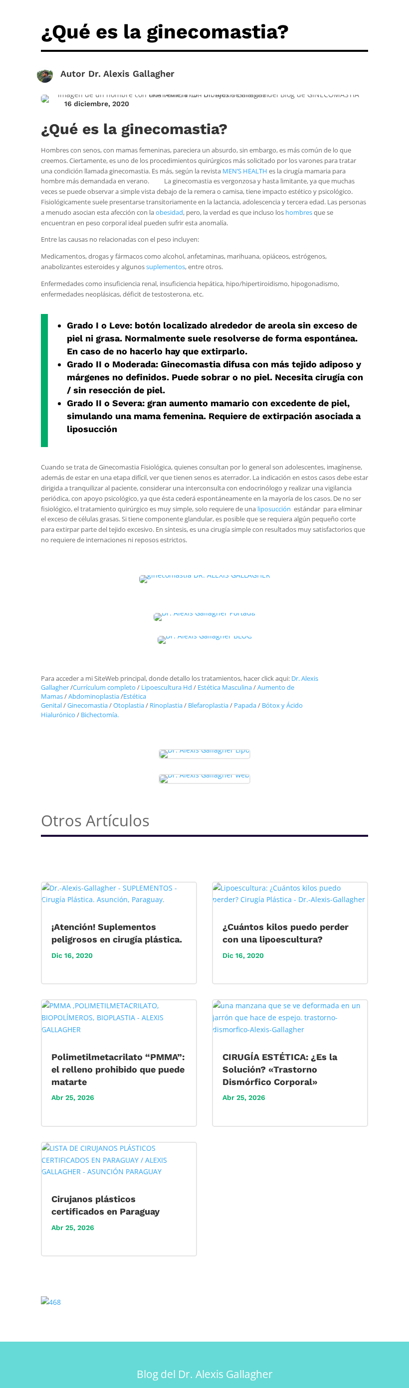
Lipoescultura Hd (166, 687)
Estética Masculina (225, 687)
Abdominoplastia (93, 696)
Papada (245, 705)
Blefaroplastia (208, 705)
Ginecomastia (87, 705)
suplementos (165, 266)
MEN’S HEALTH (244, 170)
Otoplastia (128, 705)
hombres (298, 212)
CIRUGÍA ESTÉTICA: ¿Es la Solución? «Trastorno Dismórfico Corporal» (279, 1069)
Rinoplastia (166, 705)
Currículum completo (104, 687)
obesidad (169, 212)
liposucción (274, 508)
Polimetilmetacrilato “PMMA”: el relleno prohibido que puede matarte (118, 1069)
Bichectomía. (100, 714)
